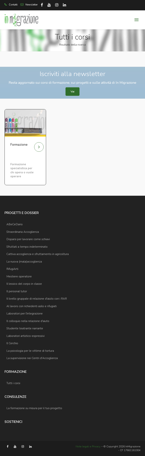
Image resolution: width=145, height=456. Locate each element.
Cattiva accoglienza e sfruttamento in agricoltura (37, 254)
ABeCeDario (14, 224)
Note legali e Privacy (88, 446)
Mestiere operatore (19, 276)
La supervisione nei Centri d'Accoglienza (32, 358)
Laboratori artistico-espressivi (25, 336)
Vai (72, 91)
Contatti (13, 4)
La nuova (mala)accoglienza (24, 261)
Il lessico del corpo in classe (24, 284)
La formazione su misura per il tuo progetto (34, 408)
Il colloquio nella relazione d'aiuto (27, 321)
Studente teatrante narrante (24, 328)
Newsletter (31, 4)
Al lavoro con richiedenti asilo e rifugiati (31, 306)
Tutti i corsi (13, 383)
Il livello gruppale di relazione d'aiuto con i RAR (36, 299)
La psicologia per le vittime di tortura (30, 351)
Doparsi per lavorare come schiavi (28, 239)
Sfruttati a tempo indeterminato (27, 247)
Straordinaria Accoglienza (22, 232)
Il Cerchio (12, 343)
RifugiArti (12, 269)
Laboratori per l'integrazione (24, 313)
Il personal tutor (16, 291)
